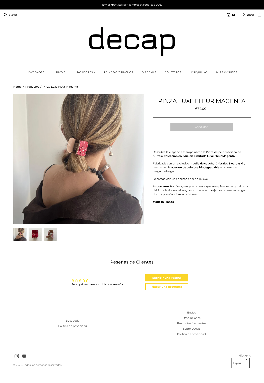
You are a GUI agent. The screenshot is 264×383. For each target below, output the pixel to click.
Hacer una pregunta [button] (167, 286)
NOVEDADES (35, 72)
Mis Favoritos (226, 72)
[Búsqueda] (5, 15)
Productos (32, 86)
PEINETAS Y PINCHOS (118, 72)
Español (238, 363)
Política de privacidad (72, 326)
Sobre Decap (191, 328)
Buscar (12, 14)
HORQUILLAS (199, 72)
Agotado (202, 127)
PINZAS (60, 72)
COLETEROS (173, 72)
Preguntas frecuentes (191, 323)
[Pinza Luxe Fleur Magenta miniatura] (20, 234)
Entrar (250, 14)
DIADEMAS (149, 72)
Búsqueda (72, 320)
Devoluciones (191, 318)
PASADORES (85, 72)
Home (17, 86)
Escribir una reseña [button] (167, 277)
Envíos (191, 312)
